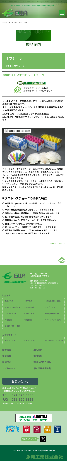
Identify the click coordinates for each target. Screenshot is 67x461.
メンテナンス (30, 340)
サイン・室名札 (11, 313)
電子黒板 (28, 301)
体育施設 (8, 319)
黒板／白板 (9, 301)
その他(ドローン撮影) (13, 326)
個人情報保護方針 (42, 368)
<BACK (53, 243)
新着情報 (6, 349)
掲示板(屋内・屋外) (53, 301)
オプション (14, 58)
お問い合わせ (20, 381)
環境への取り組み (42, 362)
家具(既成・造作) (53, 313)
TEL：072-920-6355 (17, 395)
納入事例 (38, 349)
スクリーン (29, 313)
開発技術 (6, 362)
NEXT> (62, 243)
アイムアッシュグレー (54, 319)
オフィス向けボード (12, 307)
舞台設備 (28, 319)
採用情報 (38, 355)
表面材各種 (29, 307)
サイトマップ (8, 368)
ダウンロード (10, 340)
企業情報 (6, 355)
